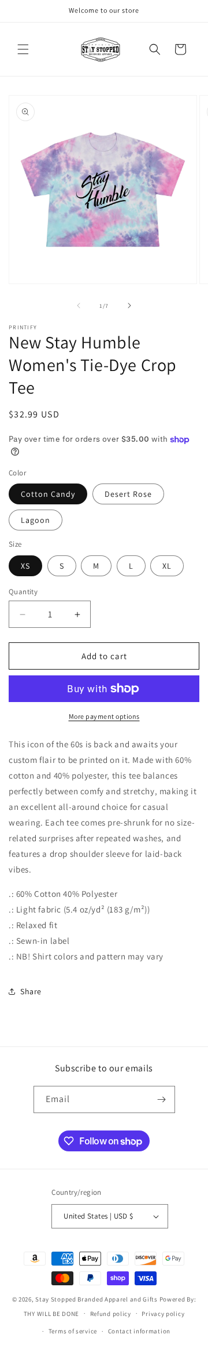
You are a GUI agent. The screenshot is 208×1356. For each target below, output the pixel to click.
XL (167, 566)
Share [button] (31, 991)
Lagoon (35, 520)
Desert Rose (128, 494)
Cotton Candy (48, 494)
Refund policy (110, 1314)
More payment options (104, 716)
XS (25, 566)
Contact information (139, 1331)
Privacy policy (163, 1314)
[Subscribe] (161, 1099)
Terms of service (73, 1331)
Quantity (23, 592)
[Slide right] (129, 305)
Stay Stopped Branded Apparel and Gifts (96, 1299)
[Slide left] (78, 305)
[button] (23, 49)
